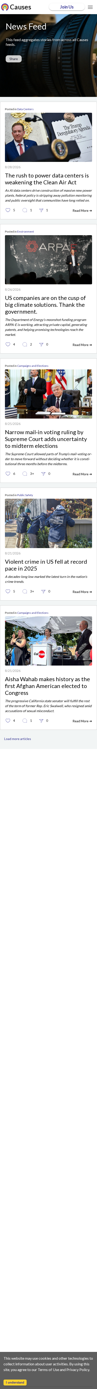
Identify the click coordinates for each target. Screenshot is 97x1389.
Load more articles (17, 739)
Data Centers (25, 109)
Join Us (67, 6)
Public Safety (25, 495)
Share (13, 59)
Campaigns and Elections (32, 366)
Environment (25, 231)
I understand (15, 1382)
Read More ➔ (82, 210)
